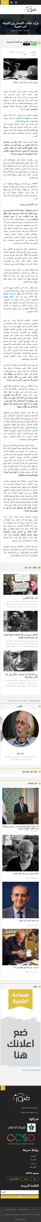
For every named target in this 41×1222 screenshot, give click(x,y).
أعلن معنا (33, 1167)
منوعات (33, 55)
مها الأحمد (33, 52)
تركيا (34, 1179)
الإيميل (3, 1192)
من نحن (33, 1163)
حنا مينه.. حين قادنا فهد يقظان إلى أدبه (26, 967)
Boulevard (18, 1219)
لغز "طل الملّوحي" (29, 598)
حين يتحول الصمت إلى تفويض (29, 920)
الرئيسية (33, 1156)
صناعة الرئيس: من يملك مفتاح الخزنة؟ (26, 873)
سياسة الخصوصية (10, 1209)
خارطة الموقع (23, 1209)
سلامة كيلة (20, 753)
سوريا (26, 1179)
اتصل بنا (33, 1159)
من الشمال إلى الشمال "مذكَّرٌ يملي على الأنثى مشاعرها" (21, 675)
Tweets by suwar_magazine (31, 1070)
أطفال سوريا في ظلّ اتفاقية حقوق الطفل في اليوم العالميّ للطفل (20, 636)
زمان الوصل (28, 282)
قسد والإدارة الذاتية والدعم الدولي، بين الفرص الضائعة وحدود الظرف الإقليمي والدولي (21, 827)
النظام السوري (14, 1179)
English (4, 2)
